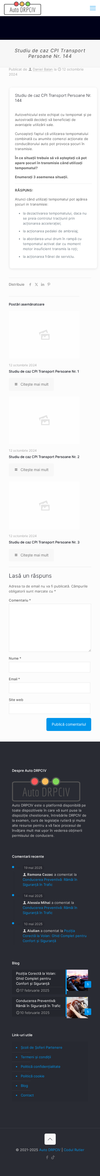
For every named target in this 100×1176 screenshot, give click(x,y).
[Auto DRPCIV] (22, 8)
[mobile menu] (92, 7)
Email (14, 679)
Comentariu (20, 600)
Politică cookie (33, 1076)
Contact (27, 1095)
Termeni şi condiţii (36, 1057)
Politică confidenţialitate (41, 1066)
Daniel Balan (43, 69)
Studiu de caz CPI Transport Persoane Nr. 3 (44, 542)
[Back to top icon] (50, 1139)
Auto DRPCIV (50, 1150)
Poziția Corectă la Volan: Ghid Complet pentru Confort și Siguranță (55, 936)
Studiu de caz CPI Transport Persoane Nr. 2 (44, 457)
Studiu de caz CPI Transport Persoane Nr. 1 (44, 371)
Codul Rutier (74, 1150)
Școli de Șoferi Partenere (41, 1047)
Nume (15, 658)
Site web (16, 700)
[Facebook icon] (47, 1157)
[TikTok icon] (53, 1157)
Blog (24, 1085)
